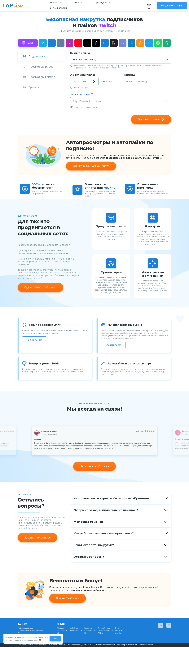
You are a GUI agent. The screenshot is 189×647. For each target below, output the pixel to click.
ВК (58, 633)
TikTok (100, 633)
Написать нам (34, 339)
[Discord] (122, 43)
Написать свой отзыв (94, 466)
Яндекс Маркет (104, 628)
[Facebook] (131, 43)
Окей (55, 638)
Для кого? (77, 2)
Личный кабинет (67, 598)
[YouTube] (78, 43)
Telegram (60, 628)
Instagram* (61, 631)
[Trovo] (167, 43)
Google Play (88, 631)
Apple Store (74, 628)
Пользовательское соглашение (30, 630)
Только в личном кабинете (91, 166)
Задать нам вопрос (37, 537)
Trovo (117, 628)
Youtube (118, 633)
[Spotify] (158, 43)
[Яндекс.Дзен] (87, 43)
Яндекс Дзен (75, 631)
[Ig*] (69, 43)
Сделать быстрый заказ (40, 287)
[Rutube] (114, 43)
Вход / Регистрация (171, 5)
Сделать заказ (56, 2)
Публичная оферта (25, 628)
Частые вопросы (58, 7)
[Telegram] (43, 43)
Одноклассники (104, 631)
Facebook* (88, 628)
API (19, 633)
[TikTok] (96, 43)
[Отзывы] (105, 43)
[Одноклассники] (140, 43)
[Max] (52, 43)
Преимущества (103, 2)
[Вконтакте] (60, 43)
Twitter (117, 631)
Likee (86, 633)
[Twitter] (149, 43)
